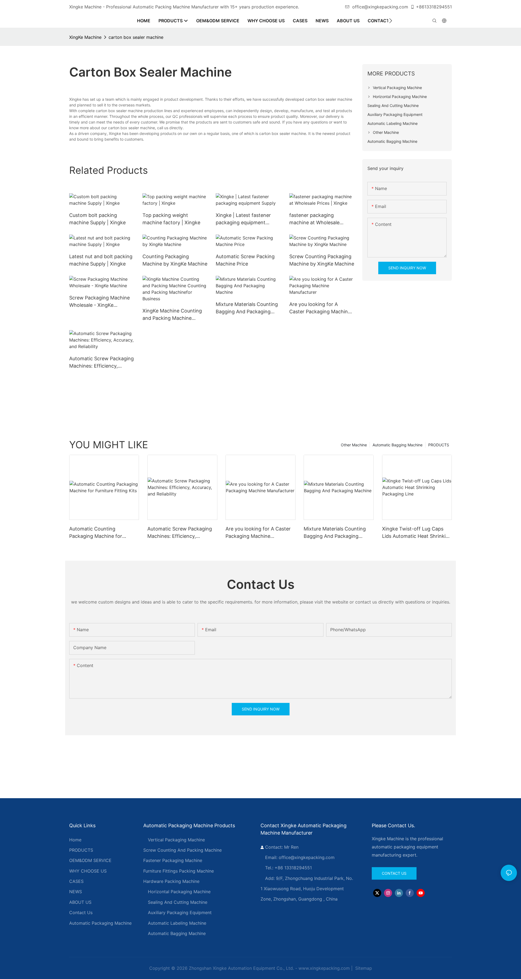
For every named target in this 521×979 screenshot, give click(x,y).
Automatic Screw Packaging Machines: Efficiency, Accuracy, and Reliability (101, 363)
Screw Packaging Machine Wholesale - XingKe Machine (99, 302)
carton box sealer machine (136, 37)
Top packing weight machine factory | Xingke (171, 218)
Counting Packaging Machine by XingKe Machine (174, 260)
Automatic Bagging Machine (397, 445)
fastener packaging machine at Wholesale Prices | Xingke (314, 219)
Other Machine (354, 445)
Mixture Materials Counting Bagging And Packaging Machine (247, 308)
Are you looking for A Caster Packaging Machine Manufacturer (320, 308)
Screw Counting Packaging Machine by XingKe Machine (321, 260)
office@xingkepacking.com (380, 7)
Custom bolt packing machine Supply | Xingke (97, 218)
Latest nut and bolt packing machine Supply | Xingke (100, 260)
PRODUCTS (438, 445)
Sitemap (363, 968)
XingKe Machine (85, 37)
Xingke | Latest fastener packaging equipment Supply (243, 219)
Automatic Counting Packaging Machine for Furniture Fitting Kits (95, 533)
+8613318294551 (434, 7)
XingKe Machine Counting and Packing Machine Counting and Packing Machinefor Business (172, 315)
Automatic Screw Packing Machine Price (245, 260)
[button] (390, 20)
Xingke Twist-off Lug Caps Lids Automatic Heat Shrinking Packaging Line (417, 533)
